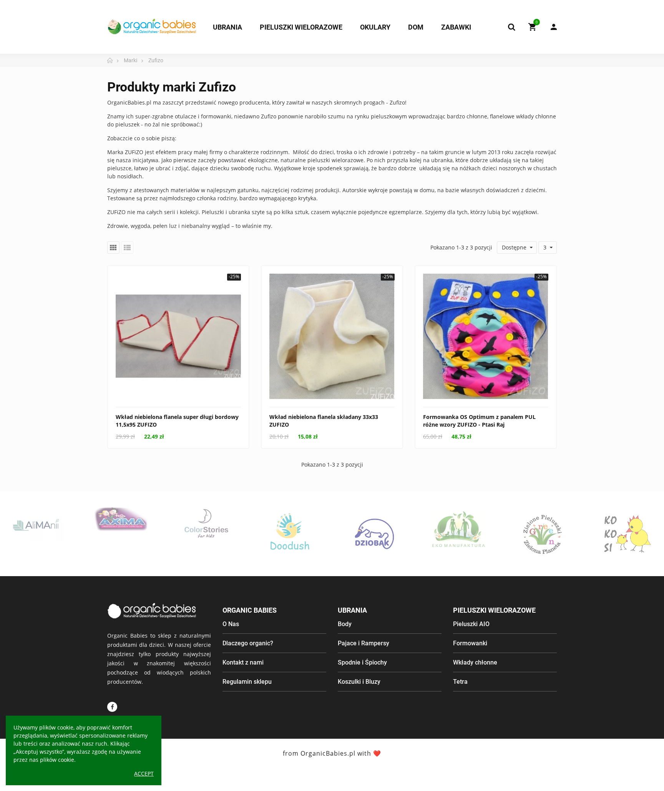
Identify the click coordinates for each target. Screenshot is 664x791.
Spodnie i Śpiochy (362, 662)
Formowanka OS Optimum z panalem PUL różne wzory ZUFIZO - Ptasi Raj (479, 420)
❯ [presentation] (648, 545)
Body (345, 624)
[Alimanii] (36, 524)
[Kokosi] (627, 534)
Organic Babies (249, 610)
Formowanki (470, 643)
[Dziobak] (374, 534)
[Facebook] (112, 707)
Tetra (460, 681)
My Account (550, 27)
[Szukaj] (511, 27)
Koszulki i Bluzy (359, 681)
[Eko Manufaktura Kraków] (459, 529)
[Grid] (113, 247)
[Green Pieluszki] (543, 534)
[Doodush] (290, 534)
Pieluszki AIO (471, 624)
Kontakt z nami (243, 662)
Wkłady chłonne (475, 662)
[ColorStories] (205, 523)
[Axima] (121, 519)
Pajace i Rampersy (363, 643)
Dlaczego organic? (247, 643)
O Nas (230, 624)
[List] (127, 247)
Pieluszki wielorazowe (494, 610)
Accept (144, 773)
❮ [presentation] (16, 545)
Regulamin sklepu (247, 681)
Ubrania (352, 610)
